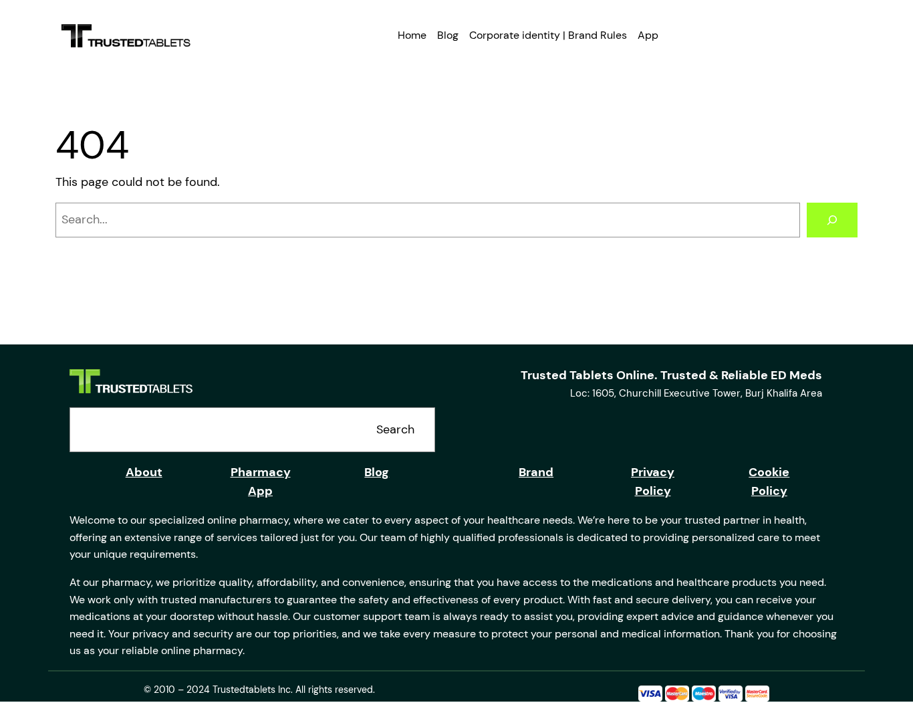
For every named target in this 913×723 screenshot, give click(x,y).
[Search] (832, 220)
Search (395, 429)
